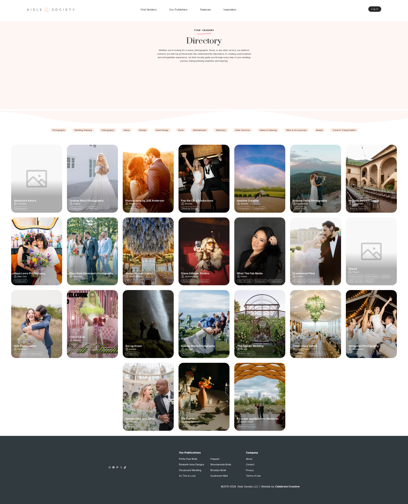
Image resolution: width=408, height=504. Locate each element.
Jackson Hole (191, 276)
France (355, 272)
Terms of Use (253, 475)
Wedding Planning (83, 130)
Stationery (221, 130)
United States (135, 276)
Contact (250, 464)
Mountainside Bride (221, 464)
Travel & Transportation (344, 130)
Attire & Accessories (296, 130)
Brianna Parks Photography (310, 200)
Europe (299, 276)
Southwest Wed (219, 475)
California (22, 349)
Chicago (189, 349)
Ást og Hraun (133, 345)
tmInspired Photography (363, 345)
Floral (180, 130)
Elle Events (187, 418)
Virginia (76, 203)
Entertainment (199, 130)
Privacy (250, 470)
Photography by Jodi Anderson (144, 200)
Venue (127, 130)
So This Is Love (187, 475)
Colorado (21, 203)
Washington (357, 349)
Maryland (77, 276)
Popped (215, 459)
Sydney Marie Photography (198, 345)
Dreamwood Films (304, 273)
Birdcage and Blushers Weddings (258, 418)
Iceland (132, 349)
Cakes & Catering (268, 130)
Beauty (319, 130)
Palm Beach (358, 203)
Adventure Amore (25, 200)
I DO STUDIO (77, 337)
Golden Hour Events (305, 345)
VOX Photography (25, 345)
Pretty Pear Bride (188, 459)
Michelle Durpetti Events (363, 200)
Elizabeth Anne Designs (191, 464)
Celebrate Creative (287, 486)
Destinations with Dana (139, 418)
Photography (58, 130)
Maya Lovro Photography (29, 273)
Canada (244, 203)
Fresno (243, 276)
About (249, 459)
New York (22, 276)
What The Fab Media (250, 273)
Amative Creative (248, 200)
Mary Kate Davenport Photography (91, 273)
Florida (132, 422)
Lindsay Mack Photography (86, 200)
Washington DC (192, 422)
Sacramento (302, 203)
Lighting (385, 276)
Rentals (142, 130)
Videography (107, 130)
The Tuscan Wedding (250, 345)
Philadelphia (135, 203)
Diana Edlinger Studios (195, 273)
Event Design (162, 130)
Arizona (188, 203)
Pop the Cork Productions (197, 200)
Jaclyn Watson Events (139, 273)
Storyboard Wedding (190, 470)
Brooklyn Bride (218, 470)
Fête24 (352, 268)
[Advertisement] (204, 86)
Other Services (242, 130)
